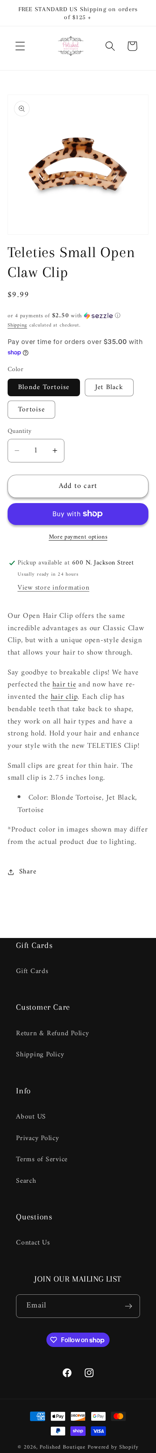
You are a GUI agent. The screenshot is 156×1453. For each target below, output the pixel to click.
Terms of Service (42, 1159)
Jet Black (109, 387)
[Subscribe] (129, 1305)
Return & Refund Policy (52, 1033)
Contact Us (33, 1243)
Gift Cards (32, 971)
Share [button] (27, 871)
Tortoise (31, 409)
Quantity (20, 431)
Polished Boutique (63, 1447)
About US (31, 1117)
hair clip (64, 697)
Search (26, 1181)
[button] (20, 46)
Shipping (17, 325)
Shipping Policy (40, 1054)
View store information (54, 588)
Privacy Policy (37, 1138)
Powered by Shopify (113, 1447)
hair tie (64, 684)
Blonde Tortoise (44, 387)
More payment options (78, 537)
